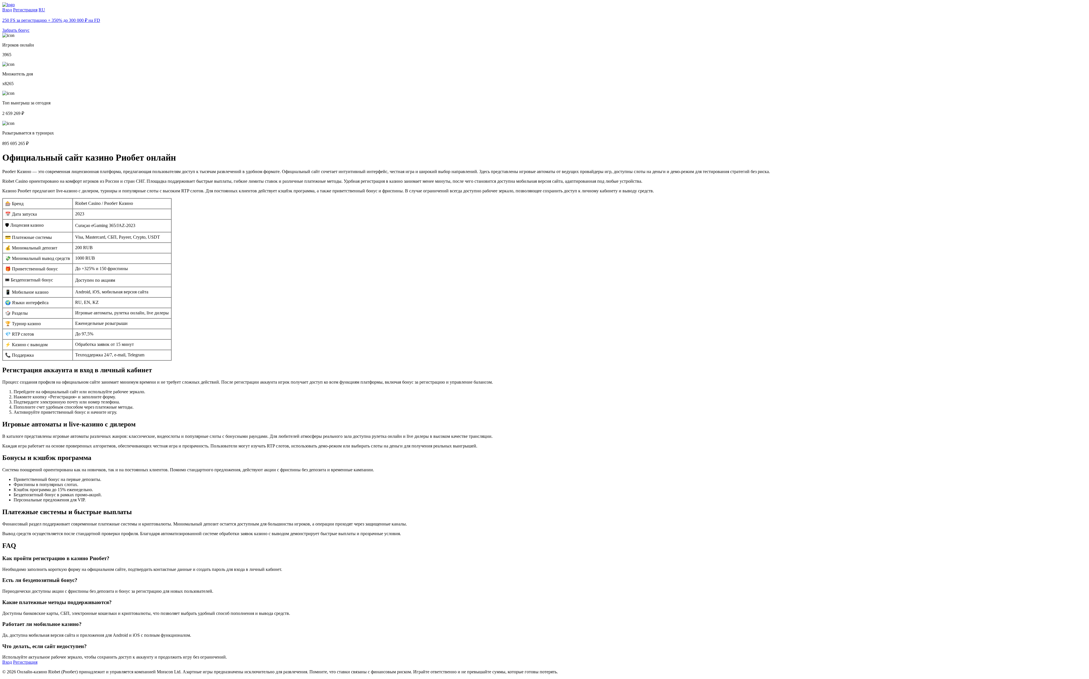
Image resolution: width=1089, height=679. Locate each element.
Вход (7, 9)
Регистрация (25, 9)
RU (42, 9)
